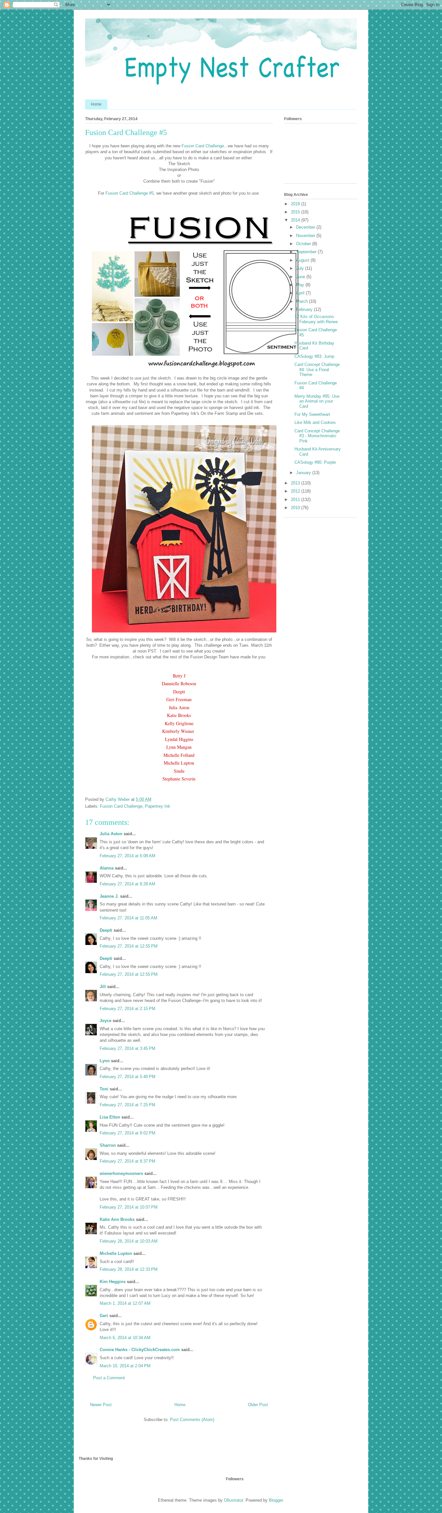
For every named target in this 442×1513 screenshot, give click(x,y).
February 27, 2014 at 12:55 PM (129, 946)
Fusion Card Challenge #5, (130, 193)
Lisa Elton (110, 1117)
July (300, 268)
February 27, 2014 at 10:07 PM (129, 1207)
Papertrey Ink (157, 806)
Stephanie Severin (178, 779)
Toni (104, 1088)
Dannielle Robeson (179, 683)
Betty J (179, 676)
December (306, 227)
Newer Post (101, 1404)
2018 (296, 203)
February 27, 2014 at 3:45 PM (127, 1048)
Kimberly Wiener (179, 731)
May (300, 284)
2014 (296, 220)
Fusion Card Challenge (203, 145)
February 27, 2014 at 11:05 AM (128, 918)
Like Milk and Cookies (315, 422)
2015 (296, 212)
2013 (296, 483)
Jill (103, 986)
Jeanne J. (110, 896)
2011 (296, 499)
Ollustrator (233, 1500)
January (304, 472)
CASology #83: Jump (314, 356)
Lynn (105, 1060)
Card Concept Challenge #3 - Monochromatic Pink (317, 435)
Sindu (179, 771)
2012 (296, 491)
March (302, 301)
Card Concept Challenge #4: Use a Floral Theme (317, 369)
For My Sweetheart (312, 414)
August (303, 260)
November (306, 235)
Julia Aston (179, 707)
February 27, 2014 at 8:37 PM (127, 1161)
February (305, 309)
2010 (296, 507)
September (307, 251)
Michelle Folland (178, 755)
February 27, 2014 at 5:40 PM (127, 1076)
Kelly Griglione (179, 723)
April (301, 292)
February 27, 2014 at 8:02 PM (127, 1133)
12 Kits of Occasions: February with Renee (316, 319)
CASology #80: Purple (315, 462)
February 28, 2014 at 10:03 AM (129, 1241)
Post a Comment (109, 1377)
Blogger (276, 1500)
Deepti (179, 691)
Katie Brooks (179, 715)
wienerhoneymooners (121, 1173)
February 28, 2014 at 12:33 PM (129, 1269)
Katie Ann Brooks (117, 1219)
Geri (104, 1315)
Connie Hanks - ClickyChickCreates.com (140, 1349)
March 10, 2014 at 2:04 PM (125, 1365)
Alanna (107, 868)
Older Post (258, 1404)
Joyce (105, 1020)
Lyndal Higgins (179, 739)
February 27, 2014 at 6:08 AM (127, 855)
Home (96, 104)
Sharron (108, 1145)
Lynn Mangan (179, 747)
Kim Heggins (113, 1281)
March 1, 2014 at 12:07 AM (125, 1303)
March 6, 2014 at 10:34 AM (125, 1337)
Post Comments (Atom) (192, 1419)
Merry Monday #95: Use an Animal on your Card (316, 401)
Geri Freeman (179, 699)
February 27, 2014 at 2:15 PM (127, 1008)
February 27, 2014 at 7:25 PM (127, 1104)
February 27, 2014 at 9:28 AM (127, 884)
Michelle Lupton (179, 763)
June (301, 276)
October (304, 243)
